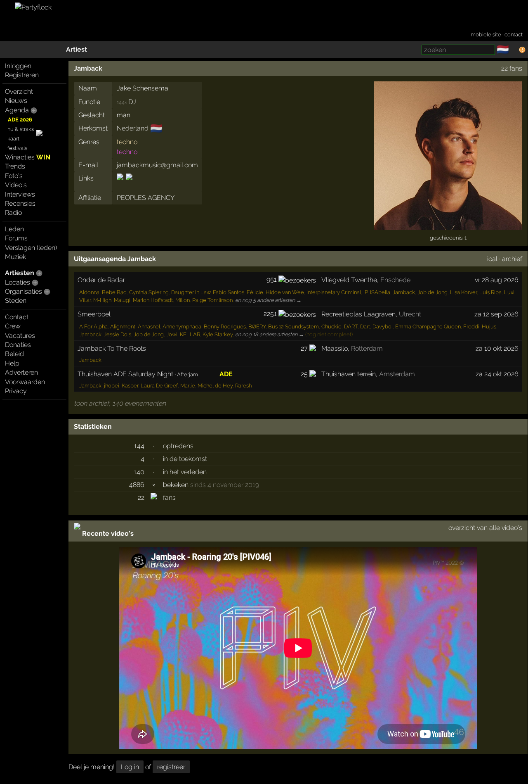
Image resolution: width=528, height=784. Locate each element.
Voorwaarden (25, 382)
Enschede (395, 280)
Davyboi (382, 326)
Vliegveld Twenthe (349, 280)
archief (512, 259)
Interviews (20, 194)
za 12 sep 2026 (496, 314)
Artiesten (19, 273)
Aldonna (89, 292)
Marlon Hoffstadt (153, 300)
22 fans (511, 68)
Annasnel (149, 326)
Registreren (22, 75)
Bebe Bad (114, 292)
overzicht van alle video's (485, 528)
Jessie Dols (117, 334)
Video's (16, 185)
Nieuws (16, 101)
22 (141, 497)
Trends (15, 166)
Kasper (130, 385)
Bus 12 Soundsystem (293, 326)
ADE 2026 (20, 119)
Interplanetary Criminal (333, 292)
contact (513, 34)
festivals (17, 148)
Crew (13, 326)
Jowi (171, 334)
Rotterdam (367, 348)
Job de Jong (432, 292)
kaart (13, 138)
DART (351, 326)
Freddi (471, 326)
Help (12, 363)
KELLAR (190, 334)
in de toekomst (185, 459)
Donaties (18, 345)
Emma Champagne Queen (428, 326)
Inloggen (18, 66)
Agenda (17, 110)
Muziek (15, 257)
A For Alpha (93, 326)
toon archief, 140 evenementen (120, 403)
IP (365, 292)
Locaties (17, 282)
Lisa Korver (463, 292)
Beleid (14, 354)
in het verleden (185, 472)
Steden (15, 300)
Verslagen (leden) (31, 248)
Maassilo (334, 348)
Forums (16, 238)
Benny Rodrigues (225, 326)
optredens (178, 446)
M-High (102, 300)
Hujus (489, 326)
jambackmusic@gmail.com (157, 165)
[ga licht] (514, 50)
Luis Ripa (490, 292)
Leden (14, 229)
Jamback (88, 68)
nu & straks (20, 129)
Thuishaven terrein (348, 374)
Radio (13, 212)
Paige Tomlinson (212, 300)
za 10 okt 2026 (497, 348)
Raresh (243, 385)
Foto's (14, 176)
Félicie (255, 292)
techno (127, 142)
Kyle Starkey (218, 334)
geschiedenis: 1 (448, 238)
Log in (130, 767)
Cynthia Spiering (149, 292)
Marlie (187, 385)
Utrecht (410, 314)
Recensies (20, 203)
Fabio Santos (228, 292)
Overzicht (19, 91)
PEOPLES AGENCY (145, 198)
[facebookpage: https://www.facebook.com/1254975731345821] (121, 184)
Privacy (16, 391)
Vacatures (20, 336)
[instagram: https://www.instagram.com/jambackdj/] (128, 184)
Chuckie (331, 326)
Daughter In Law (190, 292)
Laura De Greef (159, 385)
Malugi (122, 300)
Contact (16, 317)
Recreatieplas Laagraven (358, 314)
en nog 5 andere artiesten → (268, 300)
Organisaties (23, 291)
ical (492, 259)
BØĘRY (257, 326)
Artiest (76, 49)
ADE (226, 374)
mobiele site (486, 34)
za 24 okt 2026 (497, 374)
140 (139, 472)
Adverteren (21, 372)
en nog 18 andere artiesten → (269, 334)
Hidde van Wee (285, 292)
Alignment (122, 326)
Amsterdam (397, 374)
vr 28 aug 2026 (497, 280)
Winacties (27, 157)
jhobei (111, 385)
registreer (171, 767)
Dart (365, 326)
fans (169, 497)
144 (139, 446)
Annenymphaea (182, 326)
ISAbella (380, 292)
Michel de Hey (215, 385)
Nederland (132, 128)
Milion (182, 300)
